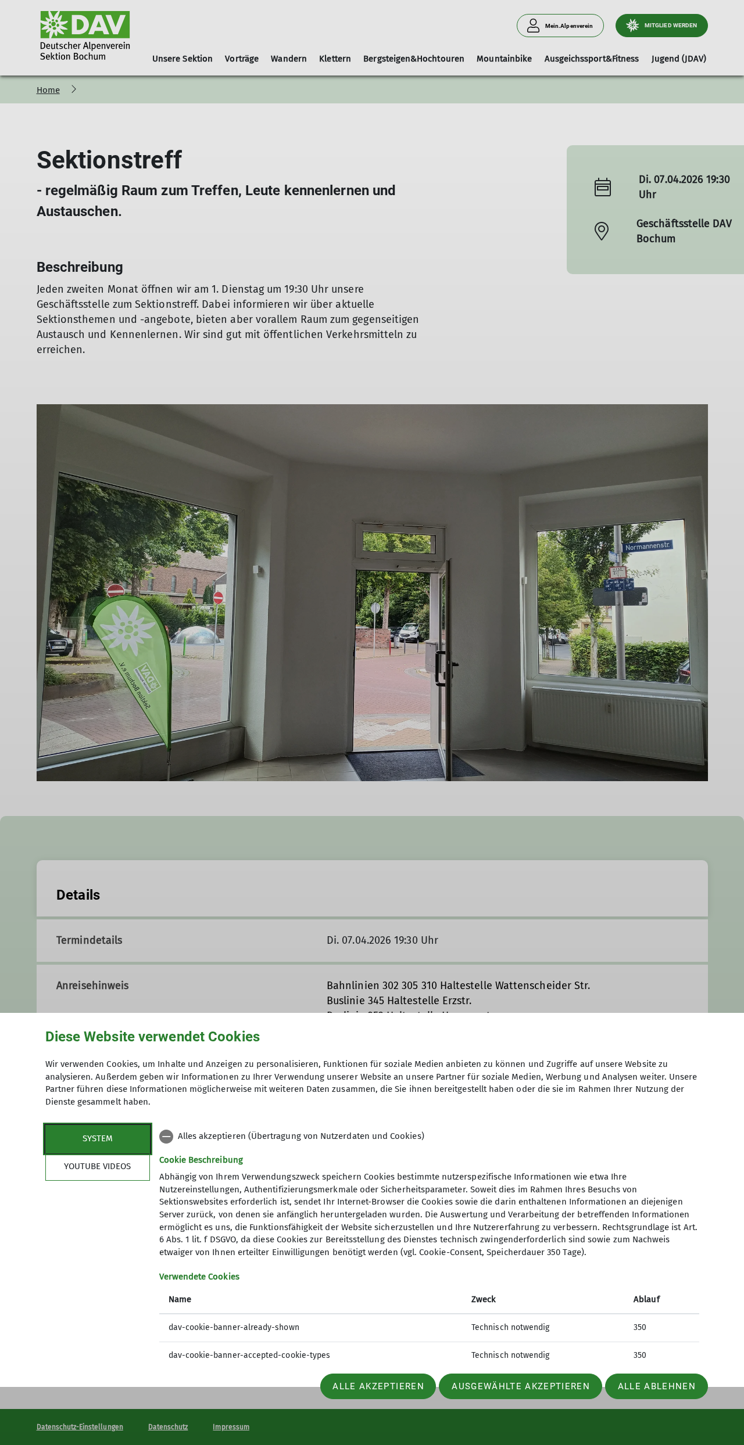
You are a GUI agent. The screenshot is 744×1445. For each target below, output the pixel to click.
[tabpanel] (429, 1247)
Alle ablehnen (657, 1386)
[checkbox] (429, 1136)
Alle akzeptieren (378, 1386)
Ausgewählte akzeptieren (521, 1386)
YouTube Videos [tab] (97, 1166)
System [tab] (98, 1138)
